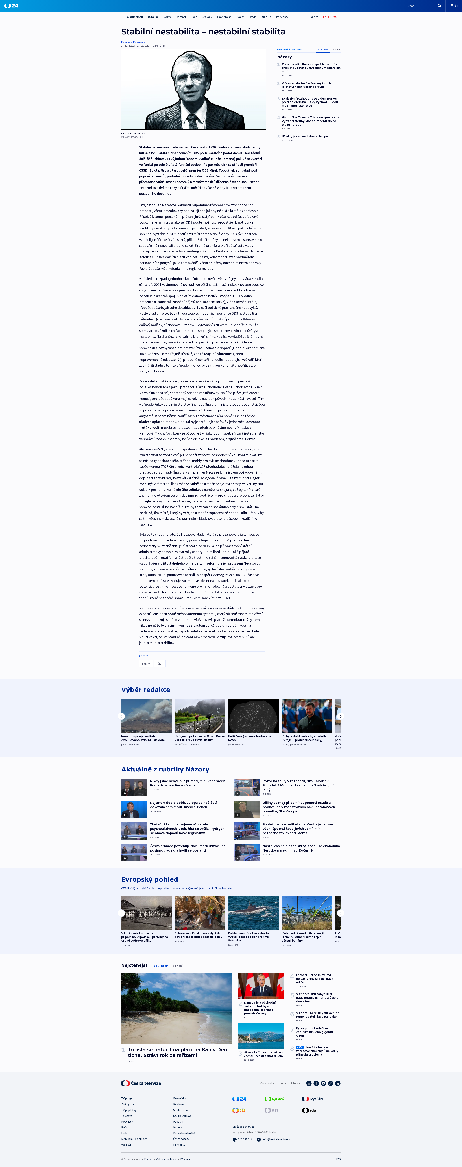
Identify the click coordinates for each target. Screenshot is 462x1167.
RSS (338, 1159)
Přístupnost (186, 1159)
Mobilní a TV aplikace (134, 1139)
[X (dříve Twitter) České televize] (331, 1083)
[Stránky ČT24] (239, 1098)
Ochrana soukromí (166, 1159)
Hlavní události (133, 17)
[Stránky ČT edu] (309, 1110)
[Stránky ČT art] (271, 1110)
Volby (167, 17)
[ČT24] (11, 6)
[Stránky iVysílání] (312, 1098)
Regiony (207, 17)
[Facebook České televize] (316, 1083)
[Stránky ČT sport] (274, 1098)
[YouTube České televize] (323, 1083)
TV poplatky (128, 1110)
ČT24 (160, 663)
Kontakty (179, 1144)
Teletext (126, 1116)
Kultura (266, 17)
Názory (146, 663)
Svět (194, 17)
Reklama (178, 1104)
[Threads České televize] (338, 1083)
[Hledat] (439, 6)
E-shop (125, 1133)
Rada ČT (178, 1121)
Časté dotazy (181, 1139)
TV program (128, 1098)
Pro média (179, 1098)
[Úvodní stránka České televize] (141, 1083)
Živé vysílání (128, 1104)
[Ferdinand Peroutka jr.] (193, 89)
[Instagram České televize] (309, 1083)
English (148, 1159)
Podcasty (282, 17)
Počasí (241, 17)
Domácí (181, 17)
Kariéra (177, 1127)
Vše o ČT (126, 1144)
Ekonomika (224, 17)
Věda (253, 17)
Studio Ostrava (182, 1116)
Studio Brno (180, 1110)
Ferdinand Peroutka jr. (133, 42)
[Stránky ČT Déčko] (238, 1110)
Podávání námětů (184, 1133)
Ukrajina (153, 17)
